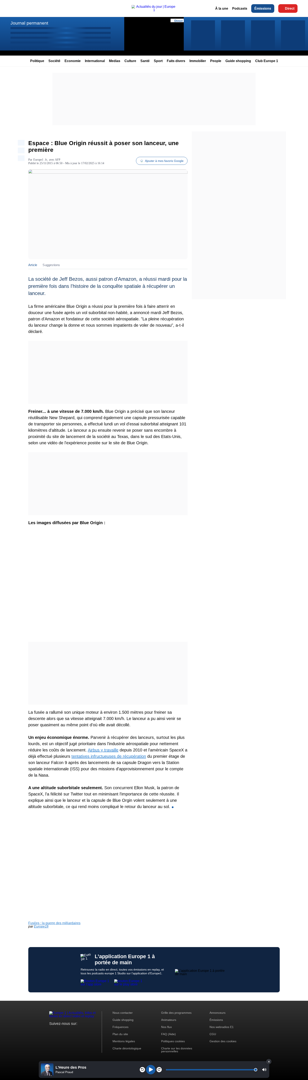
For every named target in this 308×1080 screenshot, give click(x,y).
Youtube (73, 1031)
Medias (114, 61)
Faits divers (176, 61)
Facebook (66, 1031)
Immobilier (197, 61)
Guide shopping (238, 61)
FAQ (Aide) (168, 1034)
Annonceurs (217, 1012)
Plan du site (120, 1034)
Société (54, 61)
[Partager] (21, 143)
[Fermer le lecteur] (268, 1061)
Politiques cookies (173, 1041)
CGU (213, 1034)
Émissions (262, 8)
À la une (221, 8)
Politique (37, 61)
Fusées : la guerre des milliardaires (54, 923)
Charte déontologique (127, 1048)
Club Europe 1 (266, 61)
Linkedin (87, 1031)
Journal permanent (29, 23)
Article (32, 265)
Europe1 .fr (40, 159)
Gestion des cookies (223, 1041)
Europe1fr (41, 926)
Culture (130, 61)
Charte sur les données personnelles (176, 1050)
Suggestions (51, 265)
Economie (73, 61)
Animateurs (168, 1020)
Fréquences (120, 1027)
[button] (264, 1069)
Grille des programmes (176, 1012)
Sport (158, 61)
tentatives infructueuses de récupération (108, 756)
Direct (289, 8)
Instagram (59, 1031)
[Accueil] (154, 10)
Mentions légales (124, 1041)
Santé (145, 61)
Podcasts (239, 8)
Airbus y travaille (103, 750)
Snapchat (80, 1031)
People (215, 61)
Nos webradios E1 (222, 1027)
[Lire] (150, 1069)
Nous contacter (123, 1012)
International (95, 61)
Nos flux (166, 1027)
